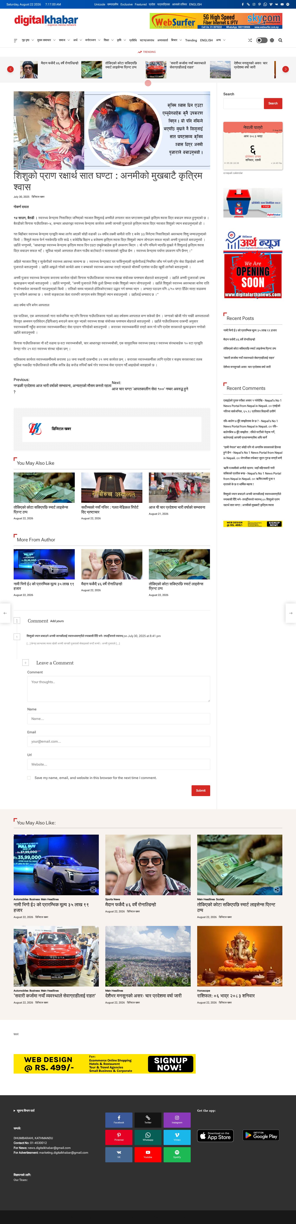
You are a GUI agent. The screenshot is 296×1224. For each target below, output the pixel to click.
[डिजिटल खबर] (34, 429)
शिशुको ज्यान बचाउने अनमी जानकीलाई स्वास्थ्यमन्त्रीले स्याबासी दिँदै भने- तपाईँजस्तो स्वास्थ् (75, 636)
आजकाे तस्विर (179, 4)
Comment (35, 672)
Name (32, 709)
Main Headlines (50, 899)
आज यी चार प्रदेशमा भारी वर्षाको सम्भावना (177, 507)
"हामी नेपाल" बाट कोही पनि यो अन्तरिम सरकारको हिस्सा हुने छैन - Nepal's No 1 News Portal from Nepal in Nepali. (252, 452)
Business (34, 899)
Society (220, 899)
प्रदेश (152, 4)
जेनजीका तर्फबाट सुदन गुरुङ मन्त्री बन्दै (261, 458)
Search (228, 94)
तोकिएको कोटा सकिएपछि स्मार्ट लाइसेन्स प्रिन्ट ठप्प (60, 65)
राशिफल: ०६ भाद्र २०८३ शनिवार (253, 65)
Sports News (112, 899)
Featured (141, 4)
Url (29, 755)
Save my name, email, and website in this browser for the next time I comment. (96, 778)
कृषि (119, 40)
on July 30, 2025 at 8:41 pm (142, 636)
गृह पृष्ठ (25, 40)
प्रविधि (133, 40)
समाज (62, 40)
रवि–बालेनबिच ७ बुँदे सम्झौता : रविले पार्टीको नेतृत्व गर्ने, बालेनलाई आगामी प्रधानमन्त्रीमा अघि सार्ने (250, 432)
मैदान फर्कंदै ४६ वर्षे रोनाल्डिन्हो (101, 583)
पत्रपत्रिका (163, 4)
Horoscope (203, 990)
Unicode (99, 4)
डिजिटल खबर (38, 196)
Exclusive (126, 4)
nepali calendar (234, 172)
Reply (169, 636)
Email (31, 732)
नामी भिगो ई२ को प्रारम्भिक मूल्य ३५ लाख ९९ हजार (44, 586)
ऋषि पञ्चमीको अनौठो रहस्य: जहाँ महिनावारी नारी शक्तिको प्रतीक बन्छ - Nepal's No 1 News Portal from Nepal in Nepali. (252, 473)
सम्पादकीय (112, 4)
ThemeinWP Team (188, 1217)
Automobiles (21, 899)
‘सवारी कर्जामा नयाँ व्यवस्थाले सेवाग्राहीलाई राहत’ (127, 65)
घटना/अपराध (147, 40)
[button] (10, 69)
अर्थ (75, 40)
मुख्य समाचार (44, 40)
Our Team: (21, 1180)
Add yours (57, 621)
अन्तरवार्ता (162, 40)
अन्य (218, 40)
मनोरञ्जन (90, 40)
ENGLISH (195, 4)
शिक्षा (106, 40)
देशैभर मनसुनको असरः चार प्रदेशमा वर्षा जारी (189, 65)
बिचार (174, 40)
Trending (191, 40)
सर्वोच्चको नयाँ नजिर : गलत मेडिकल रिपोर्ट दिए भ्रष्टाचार (109, 509)
